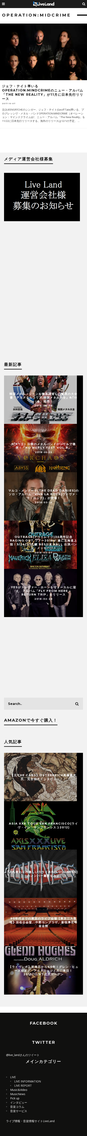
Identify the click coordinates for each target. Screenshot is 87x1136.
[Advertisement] (43, 261)
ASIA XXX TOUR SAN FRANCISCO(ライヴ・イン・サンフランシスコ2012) (43, 825)
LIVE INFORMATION (27, 1081)
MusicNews (17, 1094)
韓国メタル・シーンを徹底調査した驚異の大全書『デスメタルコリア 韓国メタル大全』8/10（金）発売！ (43, 397)
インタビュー (18, 1102)
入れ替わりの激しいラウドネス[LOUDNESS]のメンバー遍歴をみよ (43, 873)
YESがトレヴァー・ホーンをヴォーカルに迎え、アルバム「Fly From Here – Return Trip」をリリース (43, 590)
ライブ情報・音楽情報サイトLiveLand (30, 1121)
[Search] (84, 4)
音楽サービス (18, 1111)
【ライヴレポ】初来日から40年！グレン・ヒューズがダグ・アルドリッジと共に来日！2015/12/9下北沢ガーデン (44, 970)
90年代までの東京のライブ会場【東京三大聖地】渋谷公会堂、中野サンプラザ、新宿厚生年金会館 (43, 922)
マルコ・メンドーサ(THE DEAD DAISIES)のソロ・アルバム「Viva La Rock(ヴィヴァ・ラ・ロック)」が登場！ (43, 494)
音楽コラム (17, 1107)
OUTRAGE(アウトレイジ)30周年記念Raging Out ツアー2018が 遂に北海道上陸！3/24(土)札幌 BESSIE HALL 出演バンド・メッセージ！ (43, 542)
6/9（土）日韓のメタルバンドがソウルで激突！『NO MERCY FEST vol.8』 (43, 445)
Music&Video (18, 1090)
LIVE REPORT (23, 1085)
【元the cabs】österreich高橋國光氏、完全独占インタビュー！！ (43, 777)
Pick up (14, 1098)
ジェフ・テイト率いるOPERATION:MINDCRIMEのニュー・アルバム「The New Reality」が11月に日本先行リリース (42, 92)
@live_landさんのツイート (22, 1055)
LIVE (13, 1077)
